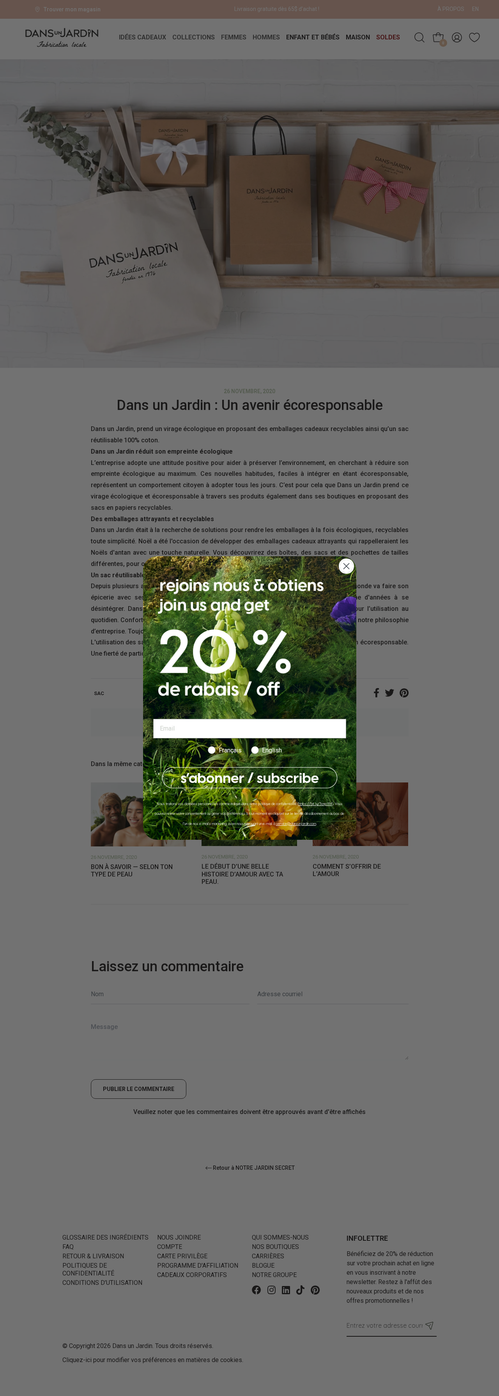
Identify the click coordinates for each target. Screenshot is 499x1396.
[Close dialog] (346, 566)
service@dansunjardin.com (296, 823)
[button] (249, 778)
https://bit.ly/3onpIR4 (315, 804)
